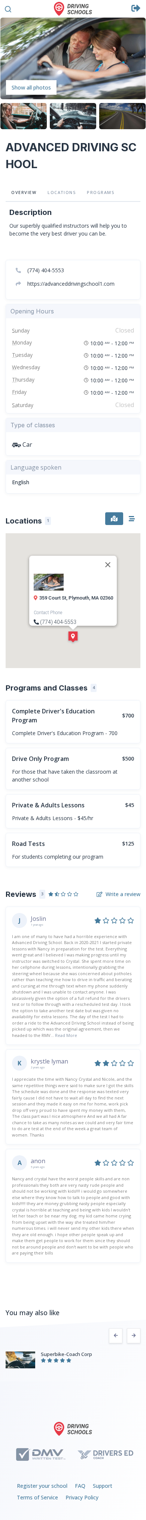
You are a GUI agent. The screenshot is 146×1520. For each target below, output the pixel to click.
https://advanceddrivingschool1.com (70, 283)
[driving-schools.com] (73, 1429)
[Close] (108, 565)
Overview (23, 192)
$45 (129, 804)
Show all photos (31, 87)
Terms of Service (37, 1497)
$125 (128, 843)
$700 (128, 715)
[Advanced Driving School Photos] (73, 58)
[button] (8, 8)
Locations (62, 192)
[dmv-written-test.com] (40, 1454)
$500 (128, 758)
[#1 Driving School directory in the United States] (73, 9)
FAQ (80, 1485)
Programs (101, 192)
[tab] (114, 518)
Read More (66, 1035)
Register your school (42, 1485)
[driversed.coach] (105, 1454)
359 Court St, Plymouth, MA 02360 (76, 598)
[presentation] (115, 1335)
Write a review (123, 894)
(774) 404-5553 (45, 270)
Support (102, 1485)
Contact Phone (48, 612)
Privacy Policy (82, 1497)
